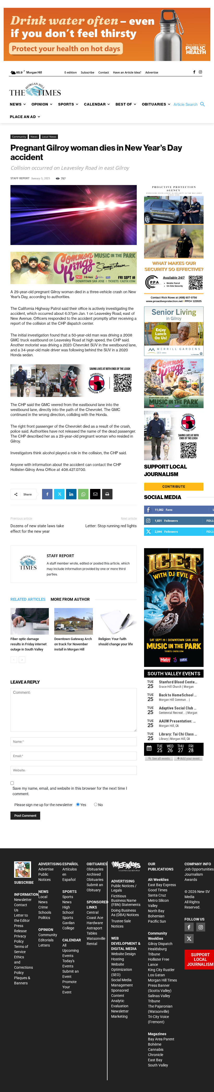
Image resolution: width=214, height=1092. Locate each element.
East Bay (155, 1060)
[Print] (107, 494)
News (34, 136)
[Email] (95, 494)
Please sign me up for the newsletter (43, 805)
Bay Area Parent (161, 1039)
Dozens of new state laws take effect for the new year (37, 529)
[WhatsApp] (83, 494)
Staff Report (19, 178)
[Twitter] (59, 494)
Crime (43, 907)
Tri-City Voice (158, 1017)
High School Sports (67, 912)
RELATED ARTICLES (27, 599)
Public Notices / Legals (123, 888)
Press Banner (159, 985)
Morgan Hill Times (162, 980)
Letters (44, 945)
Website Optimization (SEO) (121, 969)
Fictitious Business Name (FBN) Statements (125, 900)
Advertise (46, 869)
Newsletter (23, 900)
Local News (49, 136)
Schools (44, 912)
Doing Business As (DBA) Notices (125, 912)
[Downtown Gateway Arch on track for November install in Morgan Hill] (73, 621)
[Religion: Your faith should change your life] (117, 621)
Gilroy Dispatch (160, 944)
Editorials (46, 940)
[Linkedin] (71, 494)
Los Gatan (156, 975)
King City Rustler (161, 970)
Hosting (117, 959)
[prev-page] (13, 660)
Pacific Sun (157, 921)
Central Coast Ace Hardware (95, 917)
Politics (44, 918)
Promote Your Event (69, 987)
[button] (190, 104)
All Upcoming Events (70, 950)
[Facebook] (194, 72)
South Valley (158, 1065)
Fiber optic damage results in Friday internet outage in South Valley (28, 644)
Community (19, 136)
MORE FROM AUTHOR (70, 599)
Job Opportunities (199, 869)
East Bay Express (162, 885)
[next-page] (22, 660)
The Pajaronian (160, 1006)
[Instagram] (200, 72)
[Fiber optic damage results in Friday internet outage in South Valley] (29, 621)
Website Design (123, 954)
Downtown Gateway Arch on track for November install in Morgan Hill (73, 644)
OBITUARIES (97, 864)
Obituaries (95, 869)
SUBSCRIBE (24, 882)
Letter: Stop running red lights (111, 526)
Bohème (154, 1044)
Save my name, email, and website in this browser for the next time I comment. (70, 791)
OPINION (45, 930)
